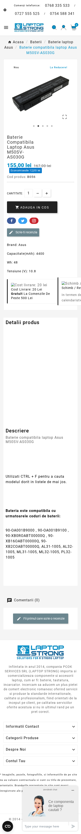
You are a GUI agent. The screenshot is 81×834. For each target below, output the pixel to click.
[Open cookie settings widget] (7, 826)
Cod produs (15, 331)
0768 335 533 (57, 5)
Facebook (11, 221)
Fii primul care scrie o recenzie (44, 618)
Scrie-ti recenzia (26, 232)
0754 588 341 (62, 13)
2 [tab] (38, 126)
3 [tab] (42, 126)
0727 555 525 (27, 13)
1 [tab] (34, 126)
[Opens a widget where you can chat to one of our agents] (50, 808)
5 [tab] (52, 126)
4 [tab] (47, 126)
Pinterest (33, 221)
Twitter (22, 221)
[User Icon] (63, 27)
